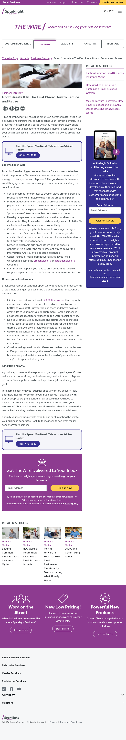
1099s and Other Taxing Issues (72, 552)
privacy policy (71, 503)
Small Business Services (16, 657)
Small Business (12, 2)
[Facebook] (11, 689)
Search (93, 2)
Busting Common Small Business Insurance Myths (10, 556)
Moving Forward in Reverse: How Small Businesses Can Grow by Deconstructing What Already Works (53, 564)
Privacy (53, 722)
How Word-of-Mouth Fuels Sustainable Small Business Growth (31, 556)
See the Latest (105, 634)
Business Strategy (41, 58)
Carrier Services (11, 673)
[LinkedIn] (4, 689)
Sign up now (65, 487)
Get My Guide (105, 220)
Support (64, 2)
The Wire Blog (10, 58)
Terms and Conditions (71, 722)
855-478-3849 (27, 155)
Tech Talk (113, 43)
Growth (45, 44)
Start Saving (63, 628)
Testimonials (21, 630)
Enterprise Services (13, 665)
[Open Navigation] (120, 11)
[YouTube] (19, 689)
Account (78, 2)
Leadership (67, 43)
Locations (51, 2)
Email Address (105, 205)
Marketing (90, 43)
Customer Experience (18, 43)
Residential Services (14, 681)
